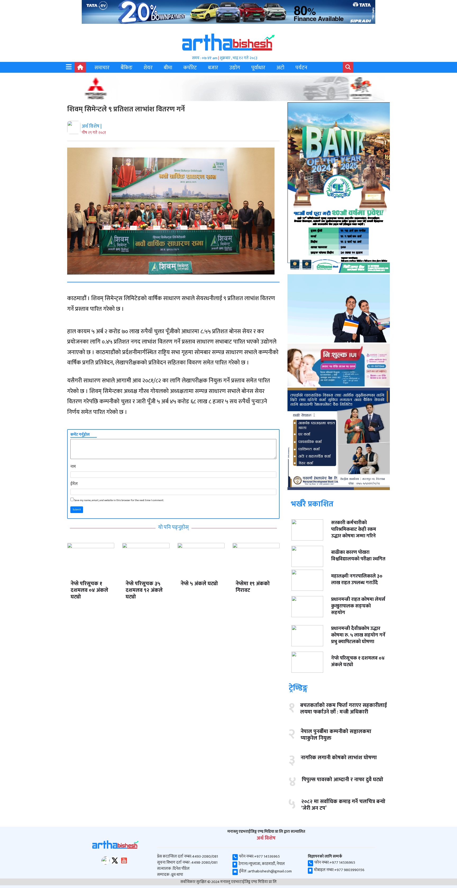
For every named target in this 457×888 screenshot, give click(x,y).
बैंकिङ (126, 67)
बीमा (168, 67)
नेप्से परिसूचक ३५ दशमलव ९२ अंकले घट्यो (144, 590)
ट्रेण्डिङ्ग (298, 688)
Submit (77, 509)
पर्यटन (301, 67)
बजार (213, 67)
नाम (73, 466)
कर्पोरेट (190, 67)
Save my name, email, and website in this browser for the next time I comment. (119, 500)
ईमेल (74, 483)
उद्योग (234, 67)
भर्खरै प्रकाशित (312, 504)
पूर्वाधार (258, 67)
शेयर (148, 67)
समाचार (101, 67)
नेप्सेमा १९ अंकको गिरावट (253, 587)
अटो (280, 67)
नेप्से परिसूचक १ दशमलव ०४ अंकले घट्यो (89, 590)
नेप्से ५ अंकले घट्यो (199, 583)
